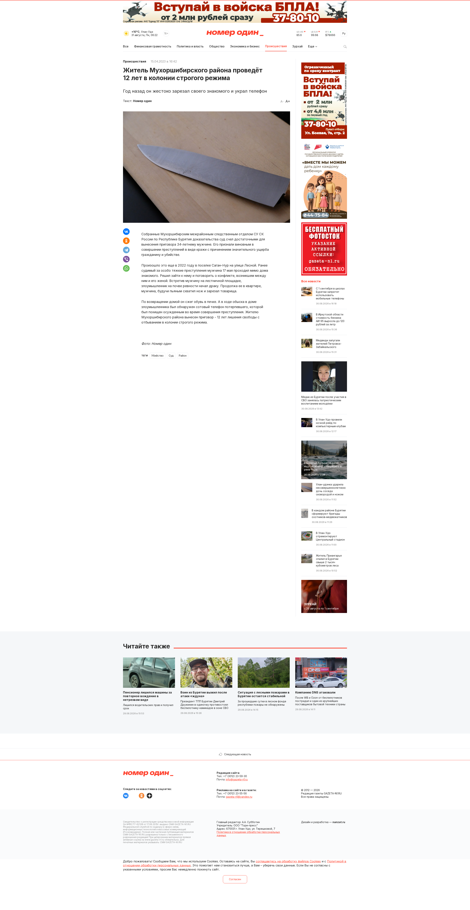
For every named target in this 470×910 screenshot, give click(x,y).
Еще (311, 46)
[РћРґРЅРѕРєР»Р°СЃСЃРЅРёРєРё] (126, 240)
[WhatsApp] (126, 268)
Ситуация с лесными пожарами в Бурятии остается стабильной (264, 694)
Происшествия (276, 46)
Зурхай (297, 46)
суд (171, 355)
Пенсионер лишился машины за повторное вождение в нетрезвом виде (147, 696)
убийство (157, 355)
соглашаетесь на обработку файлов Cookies (288, 861)
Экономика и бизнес (245, 46)
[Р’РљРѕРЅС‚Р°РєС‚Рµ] (126, 231)
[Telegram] (126, 250)
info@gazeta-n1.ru (237, 779)
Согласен (235, 879)
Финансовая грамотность (152, 46)
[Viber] (126, 259)
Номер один (235, 33)
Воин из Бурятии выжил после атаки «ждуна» (203, 694)
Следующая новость (237, 754)
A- (282, 101)
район (183, 355)
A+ (287, 101)
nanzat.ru (338, 822)
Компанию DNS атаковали (315, 692)
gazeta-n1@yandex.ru (239, 796)
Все (126, 46)
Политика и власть (190, 46)
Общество (217, 46)
